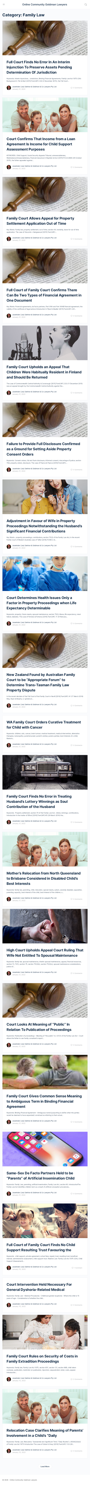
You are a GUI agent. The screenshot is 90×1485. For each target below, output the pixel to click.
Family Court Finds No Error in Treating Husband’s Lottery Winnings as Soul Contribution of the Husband (39, 801)
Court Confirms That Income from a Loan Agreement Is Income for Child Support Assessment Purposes (41, 144)
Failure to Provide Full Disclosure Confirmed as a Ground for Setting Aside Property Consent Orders (43, 449)
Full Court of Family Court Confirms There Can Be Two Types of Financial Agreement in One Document (44, 295)
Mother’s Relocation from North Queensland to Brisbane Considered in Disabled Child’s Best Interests (44, 878)
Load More (45, 1466)
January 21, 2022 (18, 89)
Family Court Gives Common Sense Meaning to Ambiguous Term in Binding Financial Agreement (44, 1101)
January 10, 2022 (19, 1269)
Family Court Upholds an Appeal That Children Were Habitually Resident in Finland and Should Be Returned (44, 372)
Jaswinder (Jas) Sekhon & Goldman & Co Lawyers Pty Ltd (34, 87)
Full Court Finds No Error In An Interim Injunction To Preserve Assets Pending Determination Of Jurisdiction (39, 67)
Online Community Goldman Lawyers (44, 4)
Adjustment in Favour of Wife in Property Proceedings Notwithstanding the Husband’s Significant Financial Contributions (44, 526)
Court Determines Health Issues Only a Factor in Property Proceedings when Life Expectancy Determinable (41, 603)
